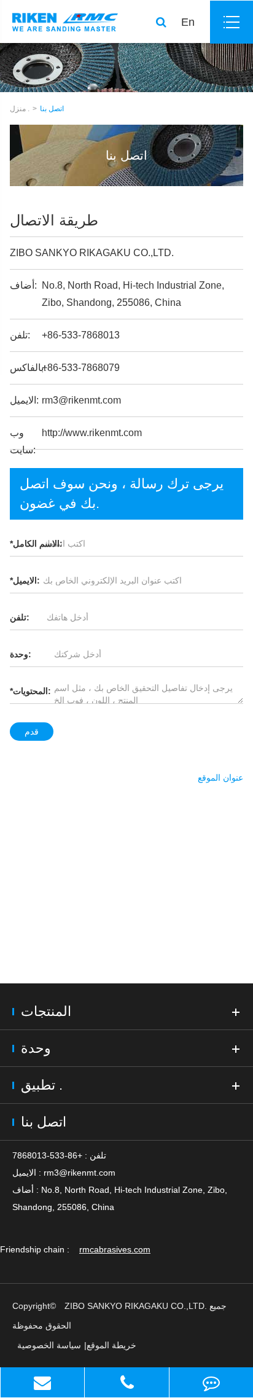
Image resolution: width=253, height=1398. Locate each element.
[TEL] (126, 1382)
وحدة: (20, 654)
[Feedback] (211, 1382)
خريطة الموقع (111, 1345)
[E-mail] (42, 1382)
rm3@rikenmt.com (81, 400)
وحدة (36, 1048)
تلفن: (19, 617)
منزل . (19, 108)
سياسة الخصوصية (49, 1345)
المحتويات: (30, 691)
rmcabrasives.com (114, 1249)
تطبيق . (42, 1085)
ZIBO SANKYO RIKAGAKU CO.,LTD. (135, 1306)
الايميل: (25, 580)
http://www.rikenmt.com (92, 433)
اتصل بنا (52, 108)
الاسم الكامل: (36, 544)
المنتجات (46, 1011)
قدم (32, 731)
